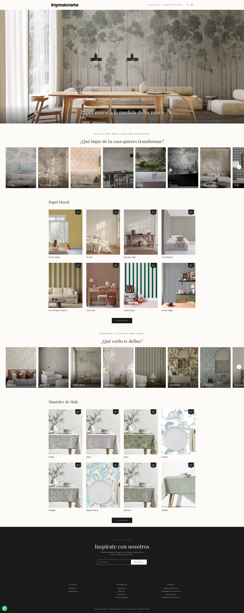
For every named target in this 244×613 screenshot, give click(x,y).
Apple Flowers (92, 510)
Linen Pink (90, 310)
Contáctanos (121, 591)
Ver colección (122, 320)
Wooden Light (130, 257)
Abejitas (165, 510)
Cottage (52, 510)
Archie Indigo (167, 310)
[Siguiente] (239, 167)
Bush (126, 457)
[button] (155, 5)
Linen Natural (167, 257)
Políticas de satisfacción (122, 597)
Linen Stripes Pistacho (58, 310)
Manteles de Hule (63, 401)
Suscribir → (139, 562)
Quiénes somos (121, 588)
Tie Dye (89, 257)
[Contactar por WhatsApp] (4, 608)
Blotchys (127, 510)
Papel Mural (59, 201)
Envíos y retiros (121, 594)
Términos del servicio (143, 609)
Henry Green (129, 310)
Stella (88, 457)
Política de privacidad (129, 609)
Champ (165, 457)
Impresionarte (102, 609)
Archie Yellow (54, 257)
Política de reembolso (115, 609)
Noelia (51, 457)
